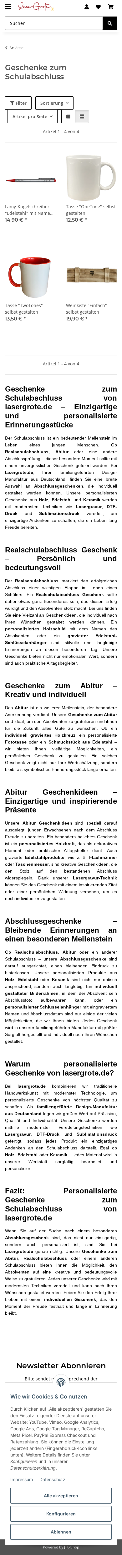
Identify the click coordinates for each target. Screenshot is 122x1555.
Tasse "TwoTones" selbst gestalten (24, 308)
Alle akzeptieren (61, 1495)
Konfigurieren (61, 1513)
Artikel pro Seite (30, 116)
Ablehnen (61, 1531)
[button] (86, 7)
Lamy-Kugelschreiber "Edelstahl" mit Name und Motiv (27, 210)
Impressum (21, 1479)
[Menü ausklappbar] (8, 4)
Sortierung (51, 103)
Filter (20, 103)
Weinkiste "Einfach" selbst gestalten (86, 308)
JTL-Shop (71, 1547)
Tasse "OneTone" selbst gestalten (91, 210)
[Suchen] (110, 23)
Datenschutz (52, 1479)
